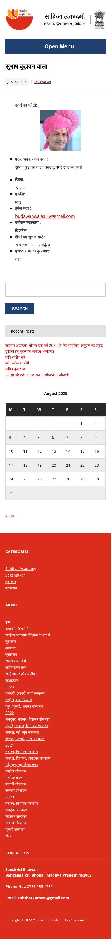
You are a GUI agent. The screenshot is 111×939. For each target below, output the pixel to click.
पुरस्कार (10, 581)
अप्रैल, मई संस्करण (18, 699)
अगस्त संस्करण (15, 822)
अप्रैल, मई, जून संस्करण (22, 732)
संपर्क (8, 835)
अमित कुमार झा (15, 368)
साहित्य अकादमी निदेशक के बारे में (27, 635)
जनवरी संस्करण (16, 790)
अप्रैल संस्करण (15, 771)
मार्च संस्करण (14, 777)
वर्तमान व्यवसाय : (28, 222)
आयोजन (10, 647)
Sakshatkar (42, 81)
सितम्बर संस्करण (16, 816)
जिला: (20, 179)
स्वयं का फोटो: (26, 105)
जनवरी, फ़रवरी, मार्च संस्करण (25, 693)
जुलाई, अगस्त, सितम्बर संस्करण (26, 725)
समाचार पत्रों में (15, 660)
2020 (9, 796)
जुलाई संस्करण (15, 829)
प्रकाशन (11, 588)
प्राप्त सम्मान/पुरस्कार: (32, 251)
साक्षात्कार (11, 680)
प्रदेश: (20, 194)
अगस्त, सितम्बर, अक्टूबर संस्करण (28, 758)
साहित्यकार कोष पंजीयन (21, 673)
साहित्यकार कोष (15, 667)
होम (7, 622)
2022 (9, 712)
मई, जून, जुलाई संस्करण (21, 764)
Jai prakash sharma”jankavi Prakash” (38, 374)
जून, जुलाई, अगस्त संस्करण (24, 706)
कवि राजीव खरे (15, 357)
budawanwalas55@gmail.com (45, 216)
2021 (9, 745)
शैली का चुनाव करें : (30, 237)
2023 (9, 686)
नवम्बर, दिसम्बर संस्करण (21, 751)
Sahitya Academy (20, 568)
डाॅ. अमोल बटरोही (17, 362)
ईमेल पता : (23, 208)
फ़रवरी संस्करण (15, 784)
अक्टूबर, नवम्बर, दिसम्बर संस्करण (27, 719)
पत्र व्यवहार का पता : (31, 159)
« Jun (9, 515)
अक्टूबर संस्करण (16, 809)
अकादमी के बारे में (16, 628)
